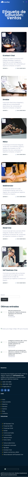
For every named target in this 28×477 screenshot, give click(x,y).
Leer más (5, 68)
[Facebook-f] (2, 390)
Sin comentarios (21, 68)
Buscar (3, 295)
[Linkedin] (5, 390)
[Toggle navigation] (26, 2)
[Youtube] (8, 390)
